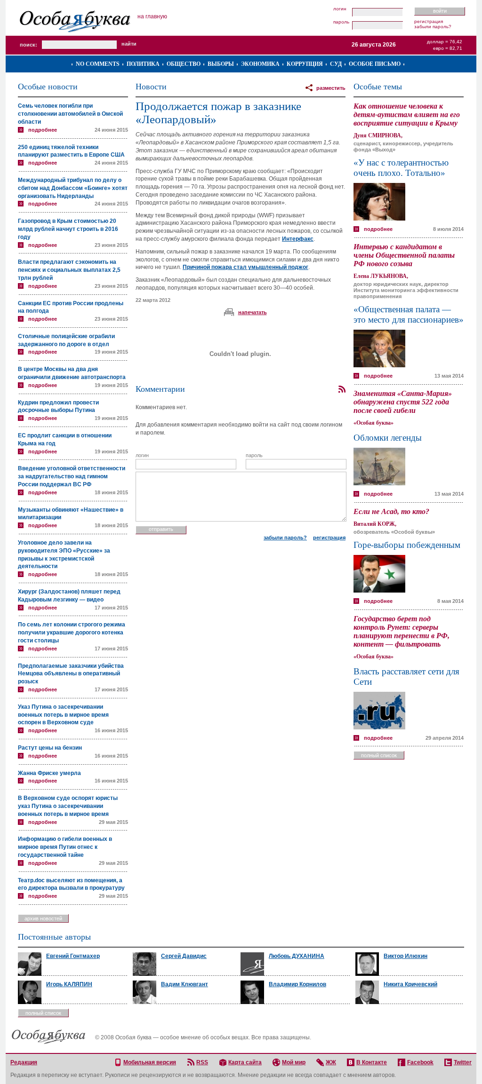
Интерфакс (297, 239)
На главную (152, 16)
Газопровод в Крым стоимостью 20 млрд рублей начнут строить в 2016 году (68, 229)
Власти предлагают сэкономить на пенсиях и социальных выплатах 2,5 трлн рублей (69, 270)
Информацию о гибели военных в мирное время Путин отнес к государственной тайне (65, 847)
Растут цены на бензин (50, 747)
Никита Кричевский (410, 984)
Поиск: (28, 44)
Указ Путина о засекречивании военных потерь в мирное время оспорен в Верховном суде (63, 715)
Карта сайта (245, 1062)
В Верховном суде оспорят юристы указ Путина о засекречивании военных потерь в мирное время (68, 806)
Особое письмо (375, 64)
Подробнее (42, 130)
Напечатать (252, 312)
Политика (143, 64)
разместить (330, 88)
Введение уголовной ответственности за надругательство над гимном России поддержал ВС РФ (71, 476)
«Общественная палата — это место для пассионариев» (408, 314)
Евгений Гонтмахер (73, 956)
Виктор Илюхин (405, 956)
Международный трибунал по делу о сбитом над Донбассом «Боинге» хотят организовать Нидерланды (73, 188)
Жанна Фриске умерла (49, 773)
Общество (184, 64)
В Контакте (371, 1062)
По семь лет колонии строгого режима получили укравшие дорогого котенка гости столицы (71, 632)
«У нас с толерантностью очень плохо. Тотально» (401, 168)
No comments (98, 64)
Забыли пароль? (432, 26)
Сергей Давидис (184, 956)
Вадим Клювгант (184, 984)
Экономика (260, 64)
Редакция (23, 1062)
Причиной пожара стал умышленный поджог (245, 267)
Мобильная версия (149, 1062)
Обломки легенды (387, 438)
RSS (202, 1062)
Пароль (341, 22)
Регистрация (428, 21)
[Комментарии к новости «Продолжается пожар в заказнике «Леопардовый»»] (341, 389)
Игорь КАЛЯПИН (69, 984)
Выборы (221, 64)
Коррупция (305, 64)
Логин (339, 9)
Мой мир (293, 1062)
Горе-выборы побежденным (406, 545)
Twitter (463, 1062)
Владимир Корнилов (297, 984)
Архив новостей (43, 918)
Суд (336, 64)
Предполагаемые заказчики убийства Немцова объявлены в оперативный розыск (71, 674)
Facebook (420, 1062)
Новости (151, 86)
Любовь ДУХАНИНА (296, 956)
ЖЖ (331, 1062)
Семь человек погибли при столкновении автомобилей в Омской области (70, 114)
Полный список (379, 755)
